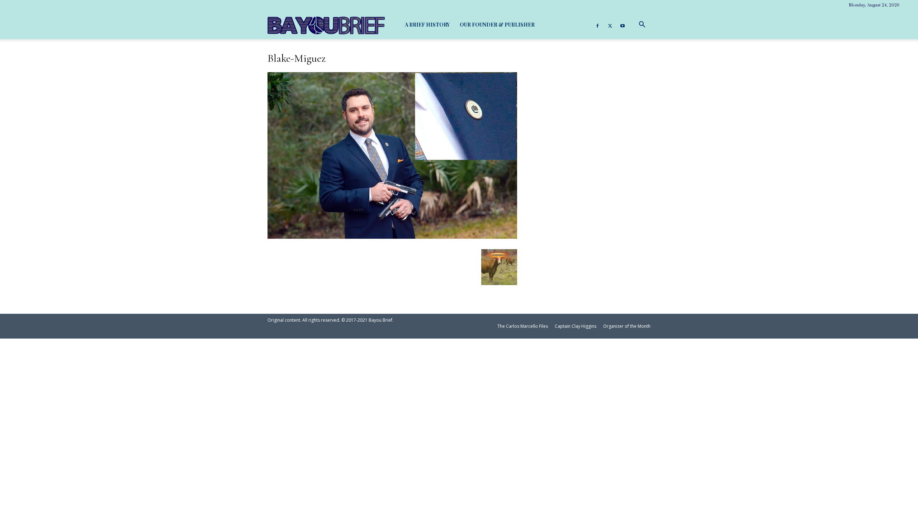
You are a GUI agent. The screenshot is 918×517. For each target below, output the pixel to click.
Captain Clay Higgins (575, 326)
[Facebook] (597, 24)
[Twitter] (610, 24)
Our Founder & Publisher (497, 24)
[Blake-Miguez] (392, 236)
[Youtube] (622, 24)
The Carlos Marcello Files (522, 326)
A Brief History (427, 24)
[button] (641, 24)
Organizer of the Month (626, 326)
